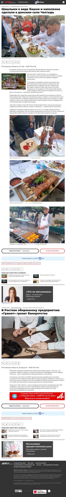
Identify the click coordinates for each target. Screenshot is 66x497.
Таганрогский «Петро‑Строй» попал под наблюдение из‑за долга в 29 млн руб (50, 435)
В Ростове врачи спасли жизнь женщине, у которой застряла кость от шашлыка (19, 281)
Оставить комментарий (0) (52, 250)
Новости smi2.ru (7, 303)
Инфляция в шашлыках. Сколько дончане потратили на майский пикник (18, 275)
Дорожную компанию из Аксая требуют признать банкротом (18, 430)
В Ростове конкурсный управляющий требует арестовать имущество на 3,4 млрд (51, 430)
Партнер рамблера (27, 490)
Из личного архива (16, 58)
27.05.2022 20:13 (5, 6)
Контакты (38, 465)
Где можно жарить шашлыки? (47, 275)
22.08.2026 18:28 (5, 307)
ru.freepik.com (5, 359)
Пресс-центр (31, 463)
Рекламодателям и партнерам (51, 465)
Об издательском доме (20, 463)
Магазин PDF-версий (41, 463)
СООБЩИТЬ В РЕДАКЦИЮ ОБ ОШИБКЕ (22, 466)
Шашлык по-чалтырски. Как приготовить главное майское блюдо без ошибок (50, 281)
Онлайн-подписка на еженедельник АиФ (24, 465)
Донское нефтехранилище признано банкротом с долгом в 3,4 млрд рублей (18, 435)
